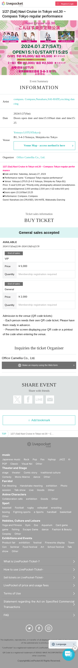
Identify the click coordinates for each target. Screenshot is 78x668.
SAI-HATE (54, 99)
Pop (35, 459)
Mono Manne (22, 476)
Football (19, 507)
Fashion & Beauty (62, 529)
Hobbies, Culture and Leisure (21, 520)
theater (16, 472)
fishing (15, 529)
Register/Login (67, 4)
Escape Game (30, 529)
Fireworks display (55, 542)
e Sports (39, 511)
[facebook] (39, 628)
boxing (6, 511)
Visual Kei (27, 463)
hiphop (52, 459)
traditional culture (51, 472)
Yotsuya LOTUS (23, 132)
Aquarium (47, 525)
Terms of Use (12, 593)
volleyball (42, 507)
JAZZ (62, 459)
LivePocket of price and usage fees (26, 585)
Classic (14, 463)
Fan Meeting (9, 485)
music (6, 454)
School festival (56, 546)
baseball (6, 507)
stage (5, 472)
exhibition (51, 485)
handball (51, 511)
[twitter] (29, 628)
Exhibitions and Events (17, 538)
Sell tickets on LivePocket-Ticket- (24, 577)
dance (36, 476)
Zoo (36, 525)
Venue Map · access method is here (44, 145)
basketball (65, 511)
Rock (26, 459)
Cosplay (6, 533)
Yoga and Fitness (12, 525)
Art (42, 546)
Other (39, 463)
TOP (4, 434)
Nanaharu (41, 99)
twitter (17, 399)
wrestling (56, 507)
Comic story (30, 472)
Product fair (8, 542)
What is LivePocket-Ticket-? (22, 561)
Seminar (14, 546)
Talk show (20, 490)
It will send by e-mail (50, 399)
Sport (5, 503)
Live (31, 490)
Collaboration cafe (12, 498)
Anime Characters (14, 494)
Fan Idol (7, 481)
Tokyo (35, 132)
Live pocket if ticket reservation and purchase (12, 3)
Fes (42, 459)
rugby (30, 507)
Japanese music (11, 459)
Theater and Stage (14, 468)
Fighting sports (21, 511)
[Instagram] (48, 628)
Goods (40, 490)
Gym (27, 525)
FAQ (6, 615)
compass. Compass (24, 99)
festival (37, 542)
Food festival (30, 546)
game (5, 529)
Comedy (6, 476)
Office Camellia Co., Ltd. (31, 157)
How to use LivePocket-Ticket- (23, 569)
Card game (62, 525)
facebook (28, 399)
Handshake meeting (31, 485)
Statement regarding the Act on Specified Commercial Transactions (39, 604)
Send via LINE (39, 399)
